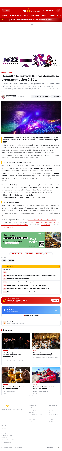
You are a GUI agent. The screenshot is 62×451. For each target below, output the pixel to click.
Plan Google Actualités (7, 440)
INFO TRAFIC (35, 15)
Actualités (29, 253)
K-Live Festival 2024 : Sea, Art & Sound (42, 220)
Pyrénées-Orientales (55, 414)
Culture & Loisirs (6, 72)
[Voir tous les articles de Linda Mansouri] (3, 97)
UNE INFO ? (48, 10)
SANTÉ (30, 421)
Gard (50, 408)
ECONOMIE (32, 419)
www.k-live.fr (45, 225)
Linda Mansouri (11, 95)
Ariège (51, 421)
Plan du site (4, 437)
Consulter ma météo (32, 315)
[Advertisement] (31, 37)
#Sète (4, 260)
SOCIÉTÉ (44, 15)
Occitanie (39, 253)
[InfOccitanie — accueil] (31, 10)
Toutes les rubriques (7, 431)
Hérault (48, 253)
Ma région (15, 15)
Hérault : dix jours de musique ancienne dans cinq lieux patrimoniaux (14, 354)
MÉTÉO (26, 15)
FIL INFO (4, 15)
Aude (50, 412)
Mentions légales (6, 442)
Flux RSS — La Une (6, 435)
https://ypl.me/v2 (7, 227)
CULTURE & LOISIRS (34, 417)
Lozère (51, 417)
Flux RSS (3, 433)
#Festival (11, 260)
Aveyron (51, 419)
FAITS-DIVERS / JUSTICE (35, 414)
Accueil (3, 428)
